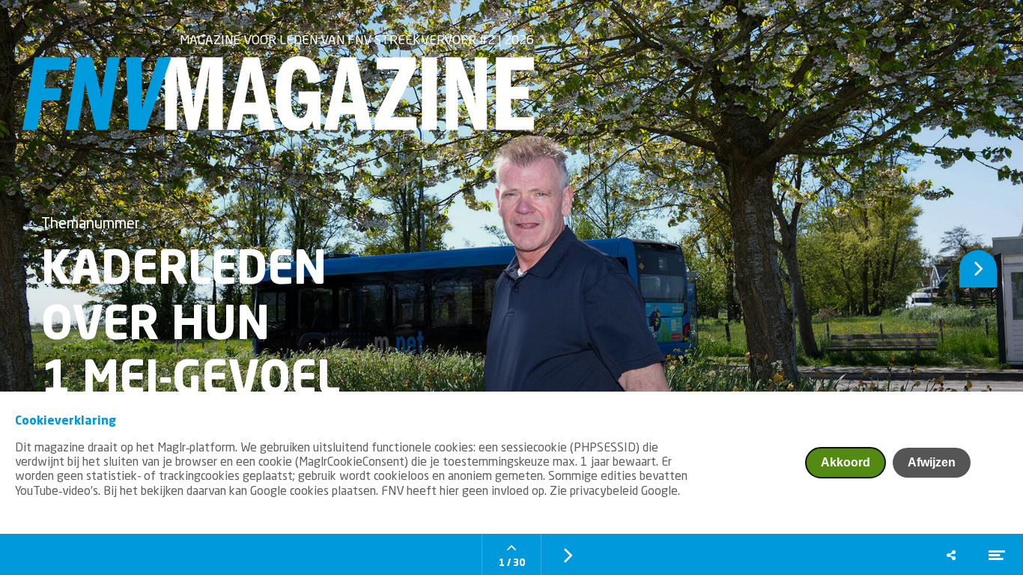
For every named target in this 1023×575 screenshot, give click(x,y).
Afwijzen (932, 462)
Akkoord (845, 462)
